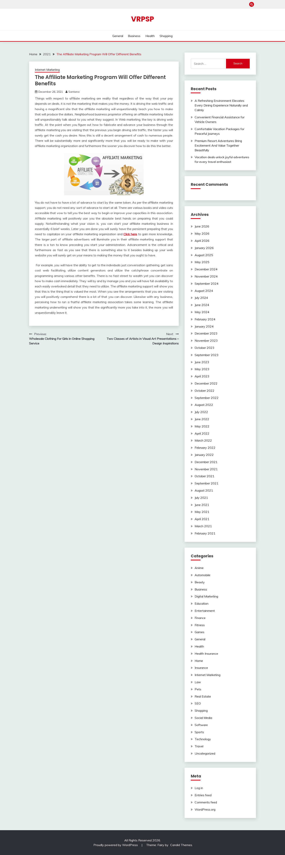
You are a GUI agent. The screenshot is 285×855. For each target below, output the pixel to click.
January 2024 (204, 326)
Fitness (200, 625)
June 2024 (202, 305)
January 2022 (204, 455)
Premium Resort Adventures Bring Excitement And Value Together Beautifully (218, 145)
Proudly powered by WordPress (116, 845)
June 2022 (202, 419)
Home (199, 661)
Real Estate (203, 696)
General (117, 36)
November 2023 (206, 340)
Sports (199, 732)
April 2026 (202, 241)
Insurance (201, 668)
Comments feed (206, 802)
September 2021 (206, 483)
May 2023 (202, 369)
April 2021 (202, 519)
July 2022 (201, 412)
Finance (200, 618)
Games (199, 632)
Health (150, 36)
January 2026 (204, 248)
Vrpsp (142, 19)
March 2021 (203, 526)
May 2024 (202, 312)
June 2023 (202, 362)
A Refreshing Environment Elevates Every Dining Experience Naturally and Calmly (221, 105)
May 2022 (202, 426)
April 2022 (202, 433)
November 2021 (206, 469)
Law (198, 682)
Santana (73, 91)
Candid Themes (181, 845)
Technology (203, 739)
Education (201, 603)
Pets (198, 689)
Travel (199, 746)
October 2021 (204, 476)
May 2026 (202, 233)
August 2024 (204, 291)
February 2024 (205, 319)
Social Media (203, 718)
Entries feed (203, 795)
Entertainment (205, 611)
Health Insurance (206, 653)
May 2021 (202, 512)
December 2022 (206, 383)
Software (201, 725)
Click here (130, 234)
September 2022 (206, 398)
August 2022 (204, 405)
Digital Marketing (206, 596)
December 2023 (206, 333)
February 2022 (205, 448)
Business (134, 36)
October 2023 (204, 348)
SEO (198, 703)
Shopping (166, 36)
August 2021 (204, 490)
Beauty (200, 582)
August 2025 (204, 255)
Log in (199, 788)
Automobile (202, 575)
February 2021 (205, 533)
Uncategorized (205, 753)
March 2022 (203, 440)
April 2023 (202, 376)
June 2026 (202, 226)
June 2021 (202, 505)
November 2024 (206, 276)
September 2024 (206, 283)
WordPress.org (205, 809)
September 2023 (206, 355)
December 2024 (206, 269)
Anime (199, 568)
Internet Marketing (47, 70)
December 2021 (206, 462)
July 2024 (201, 298)
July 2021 (201, 498)
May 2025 (202, 262)
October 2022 (204, 390)
